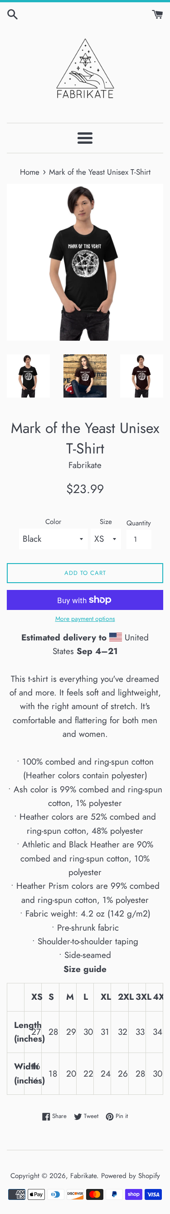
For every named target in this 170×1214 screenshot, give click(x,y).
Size (106, 522)
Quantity (138, 523)
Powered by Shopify (130, 1176)
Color (53, 522)
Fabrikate (83, 1176)
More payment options (85, 618)
